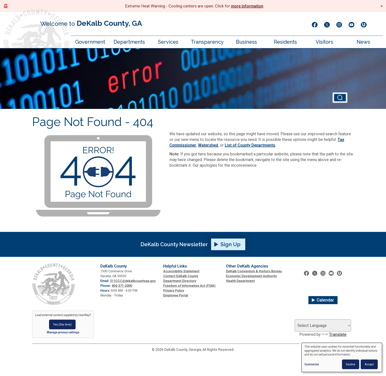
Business (246, 42)
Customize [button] (311, 364)
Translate (337, 334)
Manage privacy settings (63, 332)
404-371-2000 (122, 286)
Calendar (325, 300)
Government (90, 42)
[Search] (340, 97)
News (363, 42)
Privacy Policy (173, 290)
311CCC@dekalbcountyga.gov (133, 281)
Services (168, 42)
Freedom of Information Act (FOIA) (189, 286)
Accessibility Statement (181, 271)
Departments (129, 42)
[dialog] (342, 357)
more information (247, 6)
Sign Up (230, 244)
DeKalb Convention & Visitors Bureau (254, 271)
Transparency (207, 42)
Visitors (324, 42)
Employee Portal (175, 295)
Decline (350, 364)
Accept (369, 364)
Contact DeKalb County (180, 276)
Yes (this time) (62, 324)
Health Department (240, 281)
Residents (285, 42)
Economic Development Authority (251, 276)
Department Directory (179, 281)
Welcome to (91, 23)
